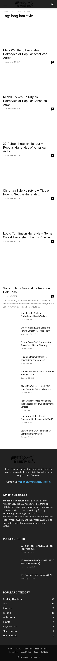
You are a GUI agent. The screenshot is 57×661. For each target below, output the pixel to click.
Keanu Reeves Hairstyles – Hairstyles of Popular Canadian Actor (25, 100)
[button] (5, 4)
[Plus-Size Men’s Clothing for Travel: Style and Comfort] (7, 358)
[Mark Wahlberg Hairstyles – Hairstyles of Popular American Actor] (28, 33)
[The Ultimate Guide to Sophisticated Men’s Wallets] (10, 317)
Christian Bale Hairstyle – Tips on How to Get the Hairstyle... (26, 192)
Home (5, 11)
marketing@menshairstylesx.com (34, 481)
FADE (18, 648)
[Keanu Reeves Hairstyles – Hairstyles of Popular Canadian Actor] (28, 80)
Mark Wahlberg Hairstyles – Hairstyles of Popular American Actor (25, 54)
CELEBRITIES (26, 652)
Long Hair (13, 652)
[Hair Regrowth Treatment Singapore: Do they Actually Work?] (10, 420)
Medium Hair (40, 648)
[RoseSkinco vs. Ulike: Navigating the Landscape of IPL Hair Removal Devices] (10, 404)
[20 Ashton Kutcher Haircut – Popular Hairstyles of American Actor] (28, 127)
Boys (36, 652)
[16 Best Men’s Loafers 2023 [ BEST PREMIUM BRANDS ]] (10, 564)
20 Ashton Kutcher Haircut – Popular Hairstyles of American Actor (25, 147)
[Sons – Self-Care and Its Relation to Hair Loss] (28, 265)
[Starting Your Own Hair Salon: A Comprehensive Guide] (10, 434)
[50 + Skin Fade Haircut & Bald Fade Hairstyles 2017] (10, 549)
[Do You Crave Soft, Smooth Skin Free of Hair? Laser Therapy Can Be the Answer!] (10, 346)
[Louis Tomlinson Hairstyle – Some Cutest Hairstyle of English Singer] (28, 217)
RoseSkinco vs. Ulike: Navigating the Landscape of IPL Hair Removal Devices (37, 404)
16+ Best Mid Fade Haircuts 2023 (36, 575)
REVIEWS (44, 652)
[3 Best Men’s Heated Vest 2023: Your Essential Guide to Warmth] (10, 390)
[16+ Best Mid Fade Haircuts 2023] (10, 579)
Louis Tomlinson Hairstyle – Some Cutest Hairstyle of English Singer (27, 235)
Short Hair (28, 648)
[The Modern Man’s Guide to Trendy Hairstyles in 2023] (10, 375)
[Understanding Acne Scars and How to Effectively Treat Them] (10, 331)
